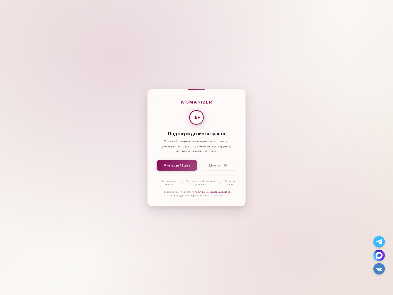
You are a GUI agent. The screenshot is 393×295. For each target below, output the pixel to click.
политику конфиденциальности (213, 191)
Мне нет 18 (218, 165)
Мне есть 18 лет (177, 165)
